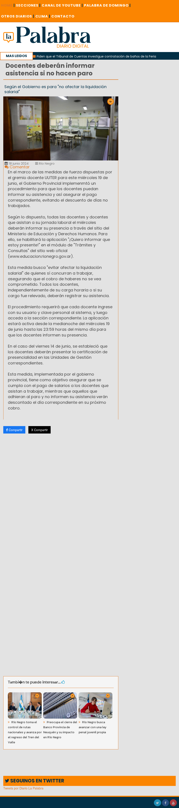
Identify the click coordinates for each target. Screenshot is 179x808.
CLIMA (42, 16)
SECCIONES (28, 5)
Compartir (15, 430)
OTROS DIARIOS (17, 16)
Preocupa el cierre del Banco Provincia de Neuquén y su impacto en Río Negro (60, 730)
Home (8, 5)
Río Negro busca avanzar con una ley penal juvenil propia (92, 727)
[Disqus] (61, 494)
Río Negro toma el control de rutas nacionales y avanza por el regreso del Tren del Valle (25, 732)
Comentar (19, 167)
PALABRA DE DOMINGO (107, 5)
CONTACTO (62, 16)
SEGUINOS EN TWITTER (36, 780)
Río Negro (46, 163)
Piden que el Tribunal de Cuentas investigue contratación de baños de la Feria (85, 56)
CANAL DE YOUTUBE (62, 5)
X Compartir (39, 430)
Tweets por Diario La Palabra (23, 788)
